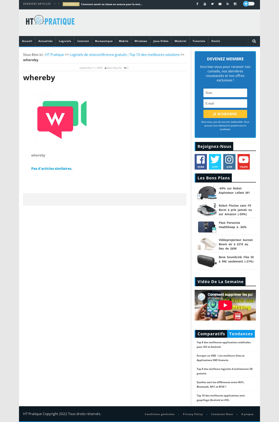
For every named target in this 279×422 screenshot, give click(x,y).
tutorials (71, 4)
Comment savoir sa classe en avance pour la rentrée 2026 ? (111, 4)
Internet (83, 41)
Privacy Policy (193, 414)
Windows (141, 41)
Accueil (27, 41)
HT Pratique (54, 54)
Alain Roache (114, 68)
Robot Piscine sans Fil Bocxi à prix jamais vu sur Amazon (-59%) (235, 210)
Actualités (45, 41)
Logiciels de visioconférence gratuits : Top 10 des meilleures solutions (125, 54)
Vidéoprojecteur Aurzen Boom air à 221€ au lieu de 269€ (236, 244)
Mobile (123, 41)
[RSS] (227, 4)
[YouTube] (205, 4)
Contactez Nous (222, 414)
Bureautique (104, 41)
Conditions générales (160, 414)
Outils (215, 41)
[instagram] (235, 4)
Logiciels (65, 41)
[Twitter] (212, 4)
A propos (247, 414)
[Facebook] (197, 4)
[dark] (248, 3)
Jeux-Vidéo (161, 41)
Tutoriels (199, 41)
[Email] (220, 4)
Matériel (180, 41)
